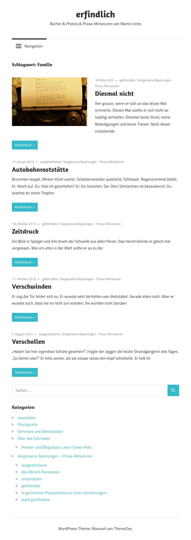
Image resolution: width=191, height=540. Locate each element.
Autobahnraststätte (40, 169)
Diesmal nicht (114, 93)
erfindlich (95, 14)
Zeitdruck (25, 231)
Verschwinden (31, 286)
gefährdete (127, 80)
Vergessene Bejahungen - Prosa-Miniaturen (93, 161)
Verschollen (28, 341)
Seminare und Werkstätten (40, 431)
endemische (31, 479)
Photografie (27, 424)
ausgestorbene (50, 161)
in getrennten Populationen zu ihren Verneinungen (63, 493)
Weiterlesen (23, 145)
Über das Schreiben (33, 438)
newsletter (26, 418)
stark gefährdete (35, 500)
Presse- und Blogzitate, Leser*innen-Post (56, 447)
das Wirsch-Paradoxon (40, 472)
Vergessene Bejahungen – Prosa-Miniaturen (54, 456)
